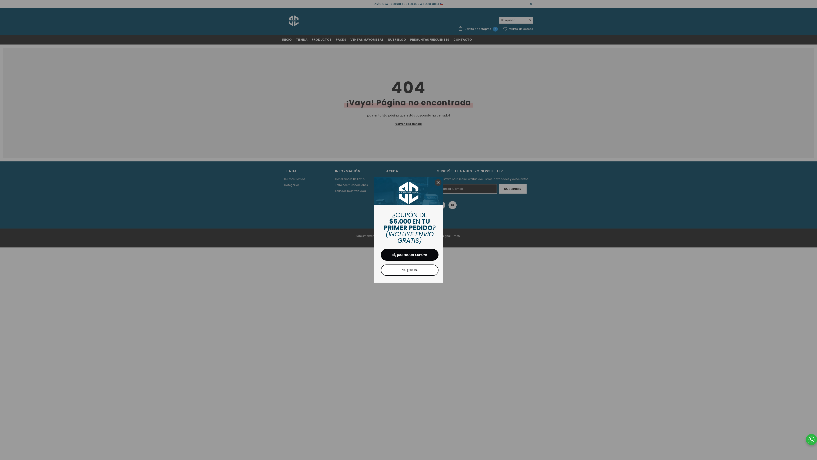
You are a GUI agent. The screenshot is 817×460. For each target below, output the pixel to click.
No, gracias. (409, 270)
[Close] (438, 182)
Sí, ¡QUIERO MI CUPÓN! (409, 255)
